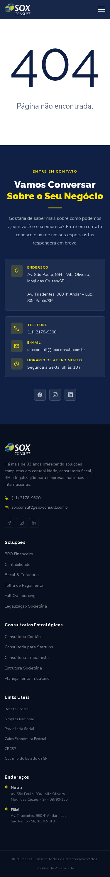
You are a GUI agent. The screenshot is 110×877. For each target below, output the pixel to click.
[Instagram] (55, 395)
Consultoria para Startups (29, 647)
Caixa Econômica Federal (25, 738)
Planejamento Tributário (27, 678)
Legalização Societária (26, 606)
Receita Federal (17, 709)
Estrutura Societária (23, 668)
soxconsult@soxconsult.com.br (56, 350)
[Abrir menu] (101, 9)
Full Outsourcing (20, 595)
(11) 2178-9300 (41, 332)
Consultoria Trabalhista (27, 657)
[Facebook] (40, 395)
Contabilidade (18, 564)
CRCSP (10, 748)
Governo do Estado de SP (26, 758)
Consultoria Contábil (24, 637)
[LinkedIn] (70, 395)
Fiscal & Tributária (22, 575)
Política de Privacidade (55, 868)
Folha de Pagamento (24, 585)
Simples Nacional (19, 719)
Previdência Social (19, 728)
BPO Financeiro (19, 554)
